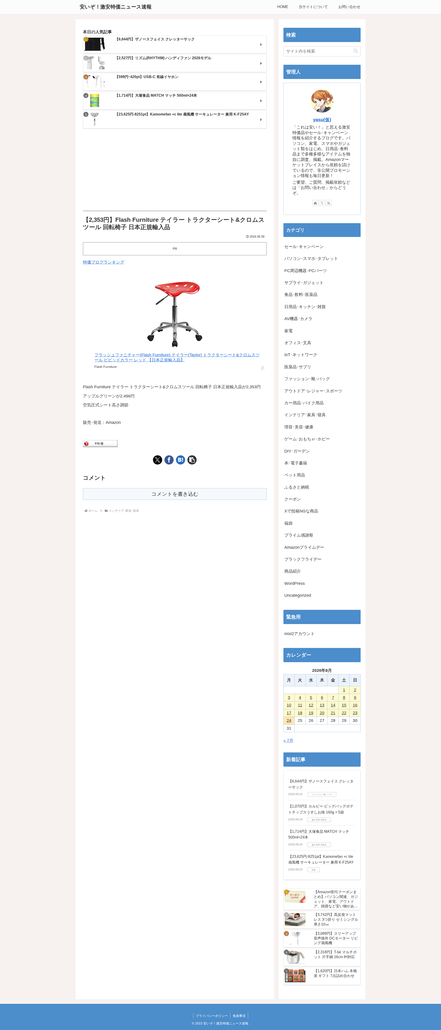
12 (311, 705)
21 (333, 713)
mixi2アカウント (299, 633)
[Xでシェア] (157, 459)
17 (289, 713)
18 (300, 713)
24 (289, 720)
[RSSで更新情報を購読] (329, 203)
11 (300, 705)
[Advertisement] (175, 170)
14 (333, 705)
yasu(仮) (322, 119)
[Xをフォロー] (322, 203)
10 (289, 705)
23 (355, 713)
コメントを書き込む (174, 494)
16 (355, 705)
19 (311, 713)
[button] (192, 459)
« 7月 (288, 740)
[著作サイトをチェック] (315, 203)
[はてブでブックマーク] (180, 459)
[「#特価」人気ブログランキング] (100, 443)
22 (344, 713)
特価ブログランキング (103, 262)
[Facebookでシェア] (169, 459)
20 (322, 713)
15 (344, 705)
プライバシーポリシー (212, 1016)
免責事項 (239, 1016)
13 (322, 705)
